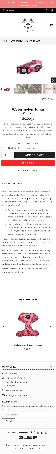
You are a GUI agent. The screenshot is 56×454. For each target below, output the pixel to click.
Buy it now (28, 163)
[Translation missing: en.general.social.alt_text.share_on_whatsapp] (53, 98)
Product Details (12, 184)
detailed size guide (27, 239)
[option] (21, 88)
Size (26, 143)
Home (4, 41)
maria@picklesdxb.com (17, 395)
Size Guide (32, 143)
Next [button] (50, 326)
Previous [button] (3, 326)
